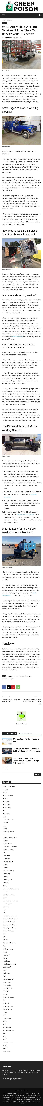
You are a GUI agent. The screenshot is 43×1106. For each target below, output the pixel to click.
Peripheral (6, 973)
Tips (4, 1033)
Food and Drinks (8, 871)
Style (4, 1015)
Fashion (5, 865)
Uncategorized (8, 1042)
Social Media (7, 1009)
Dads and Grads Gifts (10, 847)
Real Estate (7, 982)
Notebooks (6, 961)
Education (6, 856)
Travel (5, 1039)
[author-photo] (21, 721)
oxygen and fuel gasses (25, 515)
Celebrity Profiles (8, 832)
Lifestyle (6, 940)
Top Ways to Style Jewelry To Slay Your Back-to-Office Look (31, 702)
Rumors (5, 994)
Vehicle (5, 1045)
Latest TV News (8, 931)
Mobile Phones (8, 949)
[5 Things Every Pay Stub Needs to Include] (7, 741)
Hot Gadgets (7, 904)
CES (4, 835)
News (5, 958)
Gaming (5, 877)
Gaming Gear (7, 880)
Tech (4, 1024)
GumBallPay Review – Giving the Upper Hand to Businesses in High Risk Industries (26, 760)
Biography (6, 804)
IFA (4, 910)
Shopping (6, 1003)
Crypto (5, 841)
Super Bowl (7, 1018)
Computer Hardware (10, 838)
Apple (5, 792)
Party (5, 970)
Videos (5, 1048)
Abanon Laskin (8, 37)
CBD (4, 826)
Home (3, 20)
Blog (4, 810)
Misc (4, 946)
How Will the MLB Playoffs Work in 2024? (11, 701)
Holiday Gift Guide (9, 895)
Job (4, 913)
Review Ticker (7, 988)
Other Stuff (7, 967)
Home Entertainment (10, 901)
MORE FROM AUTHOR (25, 734)
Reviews (6, 991)
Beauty (5, 798)
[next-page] (6, 768)
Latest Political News (10, 925)
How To (5, 907)
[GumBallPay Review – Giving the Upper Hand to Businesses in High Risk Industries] (7, 760)
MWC (5, 952)
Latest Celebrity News (10, 919)
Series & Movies (8, 997)
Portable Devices (8, 979)
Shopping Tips (8, 1006)
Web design (7, 1051)
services (28, 676)
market (16, 676)
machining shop (17, 336)
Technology (7, 1027)
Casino (5, 823)
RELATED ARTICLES (9, 734)
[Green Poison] (21, 6)
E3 (4, 853)
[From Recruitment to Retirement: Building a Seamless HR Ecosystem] (7, 751)
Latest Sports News (9, 928)
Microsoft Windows (9, 943)
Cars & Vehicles (8, 819)
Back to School (8, 795)
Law (4, 934)
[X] (9, 687)
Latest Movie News (9, 922)
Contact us (18, 1090)
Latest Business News (10, 916)
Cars (4, 816)
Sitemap (25, 1090)
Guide (5, 886)
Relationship (7, 985)
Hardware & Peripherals (11, 889)
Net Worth (6, 955)
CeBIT (5, 829)
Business (9, 20)
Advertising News (9, 786)
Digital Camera (8, 850)
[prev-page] (3, 768)
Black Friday (7, 807)
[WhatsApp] (18, 687)
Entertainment (8, 862)
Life (4, 937)
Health (5, 892)
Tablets (5, 1021)
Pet (4, 976)
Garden (5, 883)
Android (6, 789)
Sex (4, 1000)
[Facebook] (4, 687)
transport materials (8, 678)
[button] (3, 15)
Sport (5, 1012)
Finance (5, 868)
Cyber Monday (8, 844)
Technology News (9, 1030)
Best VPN (6, 801)
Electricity (6, 859)
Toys (4, 1036)
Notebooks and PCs (9, 964)
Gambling (6, 874)
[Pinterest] (13, 687)
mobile (22, 676)
